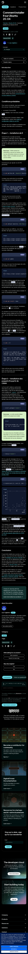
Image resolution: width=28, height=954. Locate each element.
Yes (14, 666)
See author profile (7, 626)
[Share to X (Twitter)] (4, 34)
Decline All (14, 949)
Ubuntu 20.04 (12, 23)
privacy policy (12, 936)
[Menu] (25, 2)
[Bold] (3, 683)
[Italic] (5, 683)
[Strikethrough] (8, 683)
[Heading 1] (14, 683)
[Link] (9, 683)
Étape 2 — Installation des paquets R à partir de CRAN (12, 380)
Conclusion (6, 550)
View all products (14, 873)
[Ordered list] (20, 683)
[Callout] (23, 683)
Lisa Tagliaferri (13, 43)
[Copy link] (15, 34)
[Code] (5, 684)
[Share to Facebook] (6, 34)
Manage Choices (14, 951)
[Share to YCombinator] (12, 34)
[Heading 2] (15, 683)
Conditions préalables (11, 101)
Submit (8, 846)
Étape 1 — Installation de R (12, 133)
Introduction (6, 67)
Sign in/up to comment (9, 705)
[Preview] (23, 684)
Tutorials (5, 7)
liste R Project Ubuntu (9, 206)
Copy (22, 169)
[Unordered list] (18, 683)
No (14, 669)
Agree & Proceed (14, 946)
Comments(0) (7, 677)
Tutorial (5, 28)
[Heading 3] (17, 683)
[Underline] (6, 683)
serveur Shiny (13, 564)
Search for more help (14, 658)
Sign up (14, 899)
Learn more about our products (12, 597)
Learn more (6, 788)
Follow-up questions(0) (20, 677)
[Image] (11, 683)
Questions (13, 7)
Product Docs (22, 7)
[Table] (3, 684)
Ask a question (14, 655)
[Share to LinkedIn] (9, 34)
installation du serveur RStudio (14, 557)
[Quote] (21, 683)
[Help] (24, 684)
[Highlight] (12, 683)
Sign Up (5, 757)
